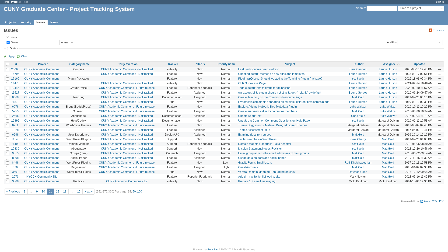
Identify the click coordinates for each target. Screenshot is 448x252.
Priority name (227, 64)
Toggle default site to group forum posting (264, 88)
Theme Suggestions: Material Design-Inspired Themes (272, 125)
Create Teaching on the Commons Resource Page (270, 97)
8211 (15, 125)
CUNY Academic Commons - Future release (127, 88)
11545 (15, 139)
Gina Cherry (358, 139)
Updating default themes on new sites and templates (271, 74)
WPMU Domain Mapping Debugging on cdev (266, 172)
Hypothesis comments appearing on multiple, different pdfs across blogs (283, 102)
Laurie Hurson (388, 69)
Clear (24, 56)
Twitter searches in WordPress (257, 139)
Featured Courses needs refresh (258, 69)
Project (43, 64)
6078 (15, 106)
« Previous (13, 191)
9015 (15, 153)
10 (43, 191)
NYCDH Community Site (41, 176)
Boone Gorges (358, 92)
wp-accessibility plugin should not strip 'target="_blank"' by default (279, 92)
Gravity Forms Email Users (255, 162)
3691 (15, 172)
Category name (79, 64)
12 (57, 191)
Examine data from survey (254, 134)
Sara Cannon (358, 69)
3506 (15, 181)
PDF (441, 201)
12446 (15, 88)
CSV (434, 201)
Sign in (440, 1)
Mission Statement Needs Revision (260, 148)
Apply (11, 56)
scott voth (358, 78)
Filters (13, 37)
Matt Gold (358, 97)
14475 (15, 83)
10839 (15, 148)
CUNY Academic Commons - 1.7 (126, 181)
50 (134, 191)
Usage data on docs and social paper (262, 158)
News (54, 22)
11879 (15, 102)
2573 (15, 176)
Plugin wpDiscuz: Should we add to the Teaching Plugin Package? (280, 78)
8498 (15, 162)
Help (25, 1)
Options (14, 48)
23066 (15, 69)
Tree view (438, 30)
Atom (427, 201)
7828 (15, 130)
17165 (15, 78)
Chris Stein (358, 116)
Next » (88, 191)
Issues (40, 22)
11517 (15, 92)
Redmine (212, 249)
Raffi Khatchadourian (358, 162)
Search (360, 8)
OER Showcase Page (252, 83)
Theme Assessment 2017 (254, 130)
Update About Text (249, 116)
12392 (15, 120)
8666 (15, 97)
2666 (15, 116)
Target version (127, 64)
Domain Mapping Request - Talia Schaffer (264, 144)
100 (139, 191)
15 (78, 191)
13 (64, 191)
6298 (15, 134)
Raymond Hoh (358, 172)
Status (14, 42)
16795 (15, 74)
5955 (15, 111)
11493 (15, 144)
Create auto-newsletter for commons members (267, 111)
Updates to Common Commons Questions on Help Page (274, 120)
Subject (290, 64)
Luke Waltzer (358, 106)
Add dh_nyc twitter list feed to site (259, 176)
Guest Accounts (248, 167)
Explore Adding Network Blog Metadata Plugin (267, 106)
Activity (26, 22)
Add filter (392, 42)
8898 (15, 158)
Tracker (173, 64)
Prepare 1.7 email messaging (257, 181)
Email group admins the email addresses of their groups (273, 153)
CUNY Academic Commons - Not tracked (127, 69)
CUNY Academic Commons (41, 69)
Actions (439, 69)
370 (15, 167)
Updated (419, 64)
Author (359, 64)
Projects (16, 1)
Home (6, 1)
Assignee (389, 64)
